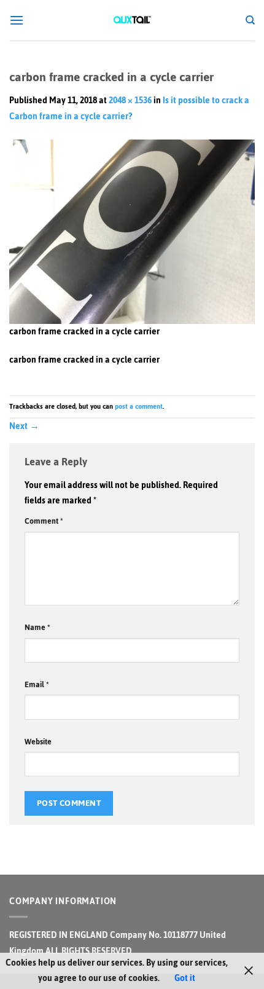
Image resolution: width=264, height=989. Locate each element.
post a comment (139, 406)
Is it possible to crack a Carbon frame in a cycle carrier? (129, 108)
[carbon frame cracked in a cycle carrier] (132, 231)
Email (37, 684)
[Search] (250, 20)
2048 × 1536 (130, 100)
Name (37, 627)
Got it (184, 978)
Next (24, 426)
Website (38, 742)
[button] (16, 20)
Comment (44, 521)
